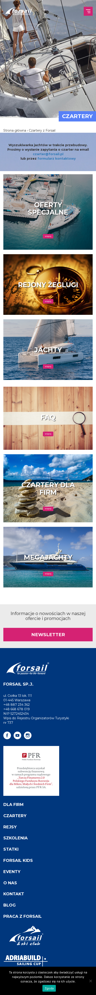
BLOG (9, 905)
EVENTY (11, 871)
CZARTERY (14, 815)
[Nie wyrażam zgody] (90, 981)
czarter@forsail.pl (48, 154)
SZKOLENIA (15, 838)
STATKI (11, 849)
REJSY (10, 827)
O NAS (10, 882)
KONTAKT (13, 893)
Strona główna (14, 130)
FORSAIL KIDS (18, 860)
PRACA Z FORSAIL (22, 916)
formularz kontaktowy (57, 159)
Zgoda (49, 988)
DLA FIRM (13, 804)
